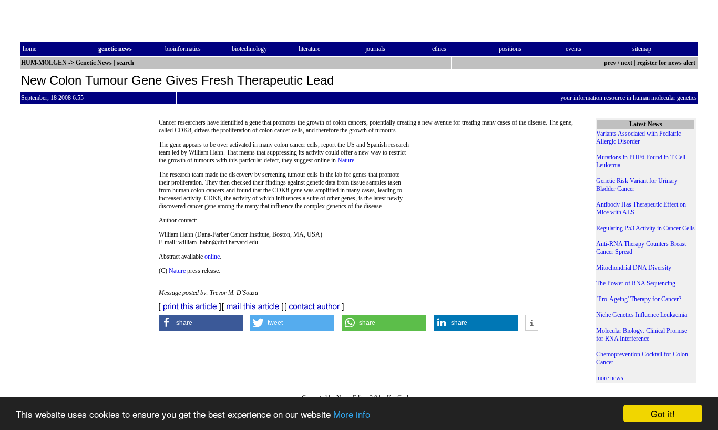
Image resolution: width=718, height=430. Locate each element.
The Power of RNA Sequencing (635, 283)
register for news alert (667, 62)
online (212, 256)
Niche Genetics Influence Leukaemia (641, 315)
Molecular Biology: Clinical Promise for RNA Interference (641, 334)
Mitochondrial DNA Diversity (633, 267)
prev (610, 62)
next (626, 62)
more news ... (613, 378)
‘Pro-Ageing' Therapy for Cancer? (638, 299)
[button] (201, 323)
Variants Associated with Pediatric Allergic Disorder (638, 137)
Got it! (663, 413)
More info (351, 414)
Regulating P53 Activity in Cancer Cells (645, 228)
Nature (345, 160)
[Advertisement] (494, 213)
